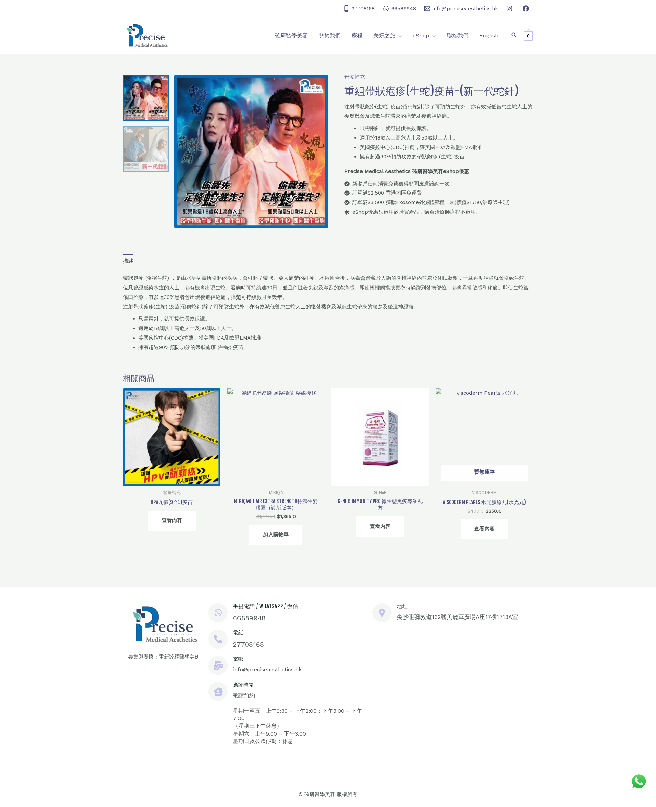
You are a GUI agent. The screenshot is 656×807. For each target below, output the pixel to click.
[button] (398, 35)
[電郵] (218, 665)
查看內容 (172, 520)
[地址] (382, 612)
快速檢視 (172, 480)
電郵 (238, 659)
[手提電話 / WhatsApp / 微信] (218, 612)
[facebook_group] (527, 8)
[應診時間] (218, 691)
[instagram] (510, 8)
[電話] (218, 639)
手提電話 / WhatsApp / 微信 (265, 606)
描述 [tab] (128, 261)
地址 (402, 606)
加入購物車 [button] (276, 534)
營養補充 (354, 77)
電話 (238, 632)
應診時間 (243, 685)
